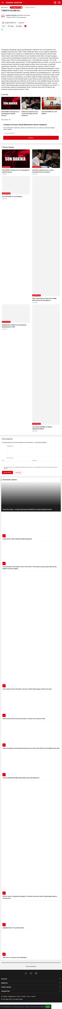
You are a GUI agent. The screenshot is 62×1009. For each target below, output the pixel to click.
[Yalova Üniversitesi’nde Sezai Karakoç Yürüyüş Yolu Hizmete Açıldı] (31, 706)
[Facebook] (26, 973)
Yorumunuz (10, 446)
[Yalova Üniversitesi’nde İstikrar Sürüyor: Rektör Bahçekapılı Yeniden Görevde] (31, 631)
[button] (55, 2)
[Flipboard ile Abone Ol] (21, 22)
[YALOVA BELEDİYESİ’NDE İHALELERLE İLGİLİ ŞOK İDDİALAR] (31, 765)
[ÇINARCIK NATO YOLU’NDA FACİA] (31, 915)
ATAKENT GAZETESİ (14, 3)
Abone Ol (31, 137)
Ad (3, 460)
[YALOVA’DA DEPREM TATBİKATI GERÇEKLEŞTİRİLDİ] (46, 368)
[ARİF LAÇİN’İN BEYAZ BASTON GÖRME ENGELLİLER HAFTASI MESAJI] (46, 239)
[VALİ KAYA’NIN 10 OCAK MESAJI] (51, 106)
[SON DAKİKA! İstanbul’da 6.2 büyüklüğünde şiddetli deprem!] (10, 106)
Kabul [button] (47, 1006)
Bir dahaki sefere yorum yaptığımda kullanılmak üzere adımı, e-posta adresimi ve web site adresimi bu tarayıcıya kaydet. (30, 468)
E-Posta (34, 460)
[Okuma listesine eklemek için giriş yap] (25, 26)
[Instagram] (36, 973)
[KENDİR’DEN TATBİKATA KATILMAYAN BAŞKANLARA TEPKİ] (16, 368)
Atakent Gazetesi (11, 15)
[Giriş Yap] (59, 2)
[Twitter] (31, 973)
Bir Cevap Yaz (8, 439)
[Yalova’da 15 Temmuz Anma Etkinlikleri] (31, 945)
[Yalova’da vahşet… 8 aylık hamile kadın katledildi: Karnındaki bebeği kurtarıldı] (31, 497)
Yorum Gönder (7, 472)
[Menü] (2, 2)
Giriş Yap (18, 472)
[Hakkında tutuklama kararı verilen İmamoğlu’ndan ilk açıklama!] (31, 106)
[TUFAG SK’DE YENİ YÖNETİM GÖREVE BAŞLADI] (31, 526)
